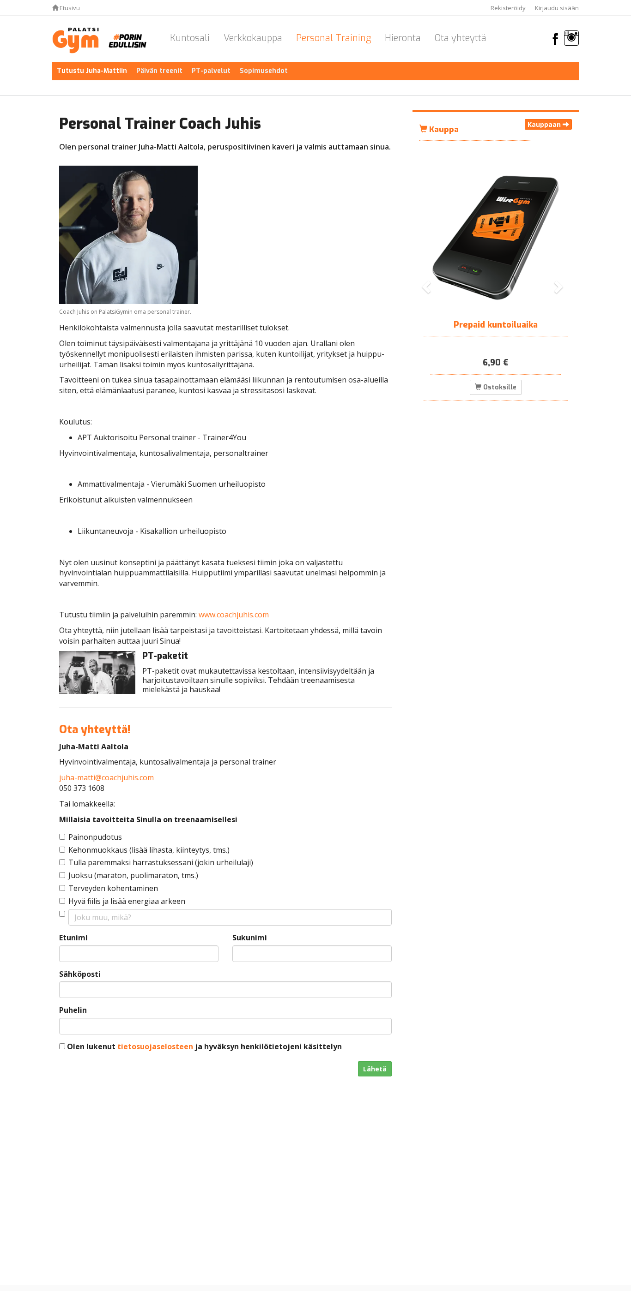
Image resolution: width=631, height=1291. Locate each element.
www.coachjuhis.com (234, 615)
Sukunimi (249, 937)
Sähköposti (80, 974)
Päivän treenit (159, 70)
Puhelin (73, 1010)
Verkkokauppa (253, 38)
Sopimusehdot (264, 70)
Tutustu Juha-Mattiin (92, 70)
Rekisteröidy (508, 8)
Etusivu (69, 8)
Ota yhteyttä (460, 38)
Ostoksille (498, 387)
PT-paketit (165, 656)
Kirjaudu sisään (557, 8)
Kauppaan (545, 124)
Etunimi (73, 937)
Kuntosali (190, 38)
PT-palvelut (211, 70)
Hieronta (403, 38)
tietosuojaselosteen (155, 1046)
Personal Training (333, 38)
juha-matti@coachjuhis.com (106, 777)
